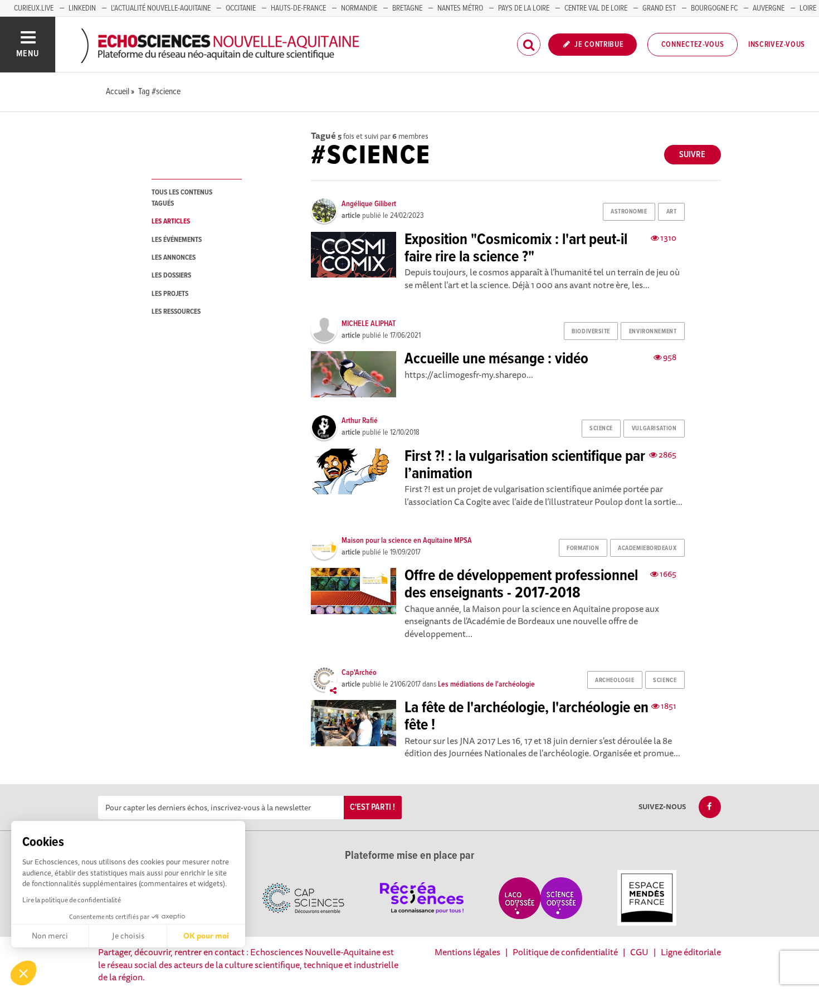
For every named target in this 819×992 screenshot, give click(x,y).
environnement (652, 331)
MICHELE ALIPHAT (369, 324)
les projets (170, 294)
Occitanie (241, 8)
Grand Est (659, 8)
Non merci (50, 936)
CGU (639, 952)
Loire (808, 8)
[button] (23, 973)
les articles (171, 221)
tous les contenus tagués (182, 198)
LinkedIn (82, 8)
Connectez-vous (692, 45)
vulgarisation (654, 428)
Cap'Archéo (359, 673)
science (601, 428)
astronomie (629, 212)
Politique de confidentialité (565, 952)
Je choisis (128, 936)
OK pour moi (206, 936)
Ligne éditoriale (691, 952)
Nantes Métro (460, 8)
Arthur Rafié (360, 421)
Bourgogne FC (714, 8)
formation (583, 548)
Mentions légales (467, 952)
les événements (177, 240)
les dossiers (171, 275)
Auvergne (768, 8)
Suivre (692, 155)
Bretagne (407, 8)
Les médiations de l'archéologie (486, 684)
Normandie (359, 8)
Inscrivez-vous (776, 45)
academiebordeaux (647, 548)
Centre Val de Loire (595, 8)
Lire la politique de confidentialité (71, 899)
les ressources (176, 312)
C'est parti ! (372, 807)
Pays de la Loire (523, 8)
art (671, 212)
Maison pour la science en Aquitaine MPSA (407, 541)
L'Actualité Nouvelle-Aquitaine (161, 8)
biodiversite (591, 331)
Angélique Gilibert (369, 204)
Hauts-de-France (298, 8)
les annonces (174, 257)
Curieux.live (33, 8)
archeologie (614, 680)
